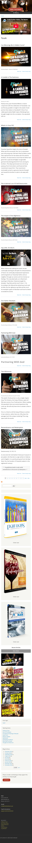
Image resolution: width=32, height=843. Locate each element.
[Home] (6, 4)
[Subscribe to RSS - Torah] (1, 481)
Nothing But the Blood (8, 739)
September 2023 (8, 754)
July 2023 (7, 757)
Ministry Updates (6, 736)
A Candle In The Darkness (10, 77)
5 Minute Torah (6, 730)
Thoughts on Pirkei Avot (8, 742)
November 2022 (8, 765)
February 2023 (8, 760)
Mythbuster (5, 738)
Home (2, 16)
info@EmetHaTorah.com (7, 806)
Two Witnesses (6, 371)
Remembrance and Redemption (12, 427)
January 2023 (8, 762)
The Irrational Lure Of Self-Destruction (14, 184)
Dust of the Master (7, 732)
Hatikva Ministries (5, 824)
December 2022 (8, 763)
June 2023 (7, 759)
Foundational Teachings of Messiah (10, 733)
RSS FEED (16, 651)
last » (29, 478)
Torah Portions (4, 827)
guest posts (5, 735)
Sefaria (2, 826)
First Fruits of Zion (4, 823)
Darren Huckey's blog (26, 71)
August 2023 (7, 756)
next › (26, 478)
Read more (19, 71)
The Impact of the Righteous (10, 216)
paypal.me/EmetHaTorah (7, 811)
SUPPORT (6, 780)
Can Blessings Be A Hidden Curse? (13, 45)
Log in (4, 723)
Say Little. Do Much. (8, 248)
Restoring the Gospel (7, 741)
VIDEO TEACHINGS (15, 9)
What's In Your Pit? (7, 125)
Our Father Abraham (8, 301)
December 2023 (8, 751)
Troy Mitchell (3, 828)
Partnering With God (8, 333)
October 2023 (8, 753)
